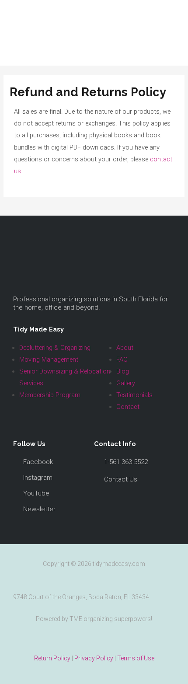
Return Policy (52, 658)
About (124, 348)
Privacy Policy (93, 658)
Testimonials (134, 395)
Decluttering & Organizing (55, 348)
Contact (127, 407)
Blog (122, 371)
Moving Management (48, 359)
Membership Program (49, 395)
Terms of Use (135, 658)
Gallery (125, 383)
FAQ (122, 359)
